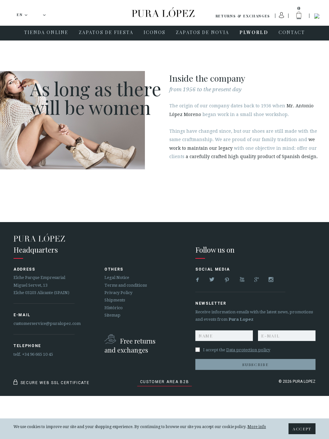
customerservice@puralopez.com (47, 323)
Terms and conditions (125, 285)
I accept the (236, 349)
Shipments (114, 300)
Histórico (113, 307)
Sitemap (112, 315)
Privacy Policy (118, 292)
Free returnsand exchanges (130, 345)
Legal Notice (116, 277)
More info (256, 427)
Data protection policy (248, 349)
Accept (302, 428)
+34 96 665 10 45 (37, 354)
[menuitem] (46, 33)
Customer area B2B (164, 382)
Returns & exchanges (243, 15)
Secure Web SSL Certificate (54, 383)
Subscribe (255, 364)
